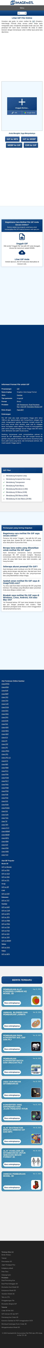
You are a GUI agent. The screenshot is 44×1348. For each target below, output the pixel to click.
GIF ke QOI (5, 934)
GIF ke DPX (6, 914)
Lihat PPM (5, 791)
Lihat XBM (5, 841)
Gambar (19, 395)
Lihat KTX (5, 761)
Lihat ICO (5, 737)
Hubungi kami (6, 1275)
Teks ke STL (6, 1297)
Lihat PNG (5, 784)
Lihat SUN (5, 815)
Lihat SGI (5, 811)
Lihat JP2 (5, 747)
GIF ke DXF (6, 894)
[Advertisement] (22, 56)
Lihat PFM (5, 774)
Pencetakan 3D (7, 1261)
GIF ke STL (5, 880)
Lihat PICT (5, 781)
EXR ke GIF (30, 145)
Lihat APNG (5, 684)
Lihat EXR (5, 721)
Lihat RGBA (6, 808)
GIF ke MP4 (12, 139)
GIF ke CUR (6, 910)
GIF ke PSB (6, 927)
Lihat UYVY (5, 828)
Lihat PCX (5, 771)
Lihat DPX (5, 717)
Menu (22, 8)
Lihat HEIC (5, 731)
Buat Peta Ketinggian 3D (10, 1284)
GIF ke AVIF (6, 907)
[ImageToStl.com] (22, 2)
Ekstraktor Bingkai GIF (34, 407)
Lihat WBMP (6, 831)
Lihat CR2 (5, 697)
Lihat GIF (23, 407)
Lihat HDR (5, 727)
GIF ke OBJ (6, 877)
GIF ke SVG (6, 947)
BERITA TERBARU (22, 980)
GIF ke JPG (6, 917)
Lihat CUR (5, 704)
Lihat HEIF (5, 734)
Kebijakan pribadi (7, 1268)
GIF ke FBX (6, 870)
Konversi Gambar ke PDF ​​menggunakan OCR (17, 1320)
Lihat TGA (5, 818)
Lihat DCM (5, 707)
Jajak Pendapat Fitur (8, 1265)
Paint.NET (20, 410)
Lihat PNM (5, 788)
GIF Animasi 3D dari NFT (10, 1314)
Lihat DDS (5, 711)
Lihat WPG (5, 838)
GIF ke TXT (5, 900)
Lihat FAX (5, 724)
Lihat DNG (5, 714)
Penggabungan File (8, 1300)
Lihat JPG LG (6, 757)
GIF (33, 21)
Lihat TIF (4, 821)
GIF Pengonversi (22, 404)
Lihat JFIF (5, 744)
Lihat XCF (5, 845)
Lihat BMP (5, 694)
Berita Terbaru (6, 1255)
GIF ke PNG (6, 924)
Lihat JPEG (5, 751)
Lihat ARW (5, 687)
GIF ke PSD (6, 931)
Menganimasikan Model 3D (11, 1327)
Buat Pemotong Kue (8, 1280)
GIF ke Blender (7, 867)
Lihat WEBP (6, 835)
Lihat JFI (4, 741)
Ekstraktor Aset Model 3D (10, 1287)
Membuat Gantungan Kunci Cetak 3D (14, 1324)
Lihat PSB (5, 794)
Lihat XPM (5, 848)
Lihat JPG (5, 754)
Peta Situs (5, 1271)
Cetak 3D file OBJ (8, 1310)
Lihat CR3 (5, 700)
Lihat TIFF (5, 825)
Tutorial (4, 1258)
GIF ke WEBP (29, 139)
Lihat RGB (5, 804)
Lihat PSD (5, 798)
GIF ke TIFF (6, 937)
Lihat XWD (5, 851)
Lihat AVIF (5, 690)
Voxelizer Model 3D (8, 1294)
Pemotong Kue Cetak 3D (10, 1317)
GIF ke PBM (6, 920)
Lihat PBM (5, 768)
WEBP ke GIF (14, 145)
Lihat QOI (5, 801)
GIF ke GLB (6, 874)
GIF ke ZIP (5, 887)
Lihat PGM (5, 778)
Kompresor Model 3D (9, 1290)
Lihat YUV (5, 855)
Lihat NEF (5, 764)
